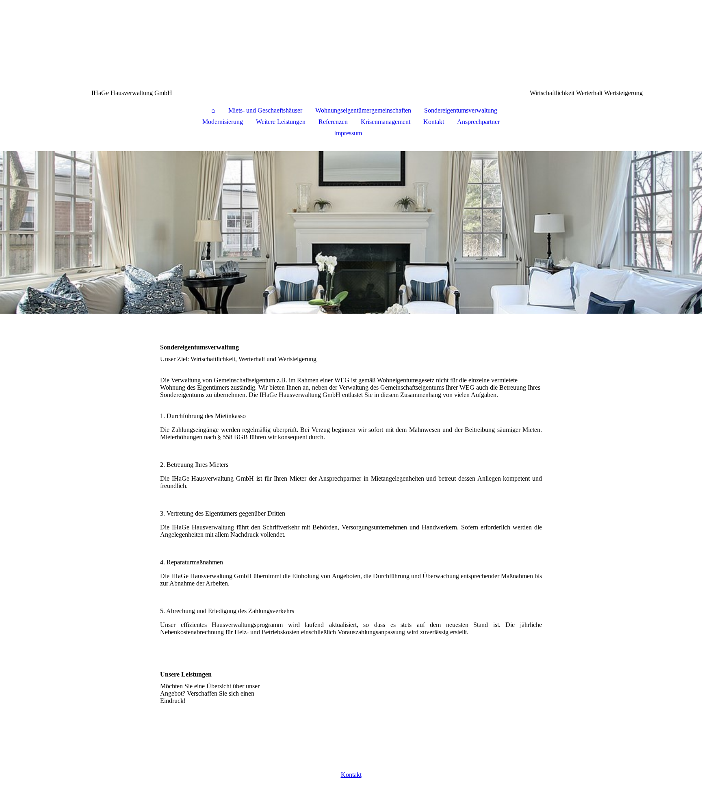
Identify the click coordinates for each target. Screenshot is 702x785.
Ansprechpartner (478, 121)
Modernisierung (222, 121)
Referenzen (333, 121)
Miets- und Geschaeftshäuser (265, 110)
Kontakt (433, 121)
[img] (351, 40)
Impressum (348, 133)
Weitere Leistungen (281, 121)
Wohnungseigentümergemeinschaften (363, 110)
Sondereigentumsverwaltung (460, 110)
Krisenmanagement (385, 121)
